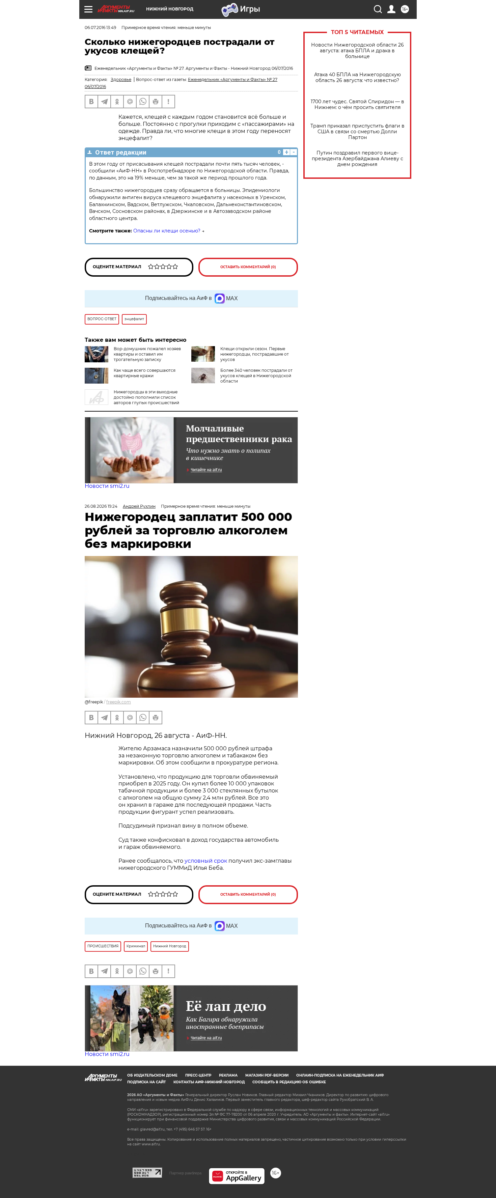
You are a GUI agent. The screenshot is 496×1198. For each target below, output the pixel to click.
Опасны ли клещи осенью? (166, 231)
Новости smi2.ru (107, 486)
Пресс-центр (198, 1075)
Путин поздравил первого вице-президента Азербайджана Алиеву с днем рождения (357, 158)
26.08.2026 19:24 (101, 506)
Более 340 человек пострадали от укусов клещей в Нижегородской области (256, 376)
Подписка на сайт (146, 1082)
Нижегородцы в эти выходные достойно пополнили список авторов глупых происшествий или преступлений (132, 400)
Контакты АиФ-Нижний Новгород (209, 1082)
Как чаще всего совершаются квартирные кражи (144, 373)
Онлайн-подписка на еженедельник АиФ (340, 1075)
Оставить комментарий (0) (248, 267)
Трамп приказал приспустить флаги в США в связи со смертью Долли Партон (357, 131)
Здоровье (121, 79)
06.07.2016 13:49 (100, 27)
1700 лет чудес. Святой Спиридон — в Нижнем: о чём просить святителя (357, 104)
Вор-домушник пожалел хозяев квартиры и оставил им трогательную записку (147, 354)
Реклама (228, 1075)
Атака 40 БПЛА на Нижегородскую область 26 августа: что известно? (357, 77)
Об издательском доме (152, 1075)
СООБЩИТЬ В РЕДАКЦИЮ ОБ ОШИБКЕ (289, 1082)
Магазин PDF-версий (266, 1075)
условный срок (206, 861)
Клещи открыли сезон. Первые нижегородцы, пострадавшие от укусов (254, 354)
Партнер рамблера (185, 1173)
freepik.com (118, 701)
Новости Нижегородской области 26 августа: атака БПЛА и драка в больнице (357, 50)
